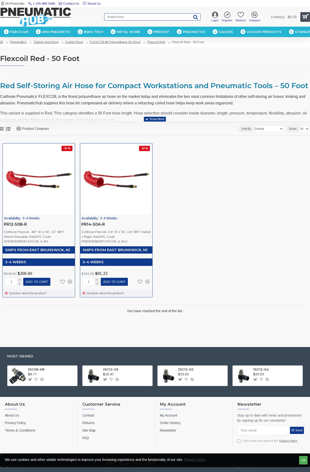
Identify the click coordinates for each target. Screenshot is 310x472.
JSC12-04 (261, 369)
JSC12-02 (186, 369)
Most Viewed (20, 356)
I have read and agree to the (269, 440)
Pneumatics (18, 42)
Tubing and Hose (45, 42)
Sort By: (246, 129)
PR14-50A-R (93, 224)
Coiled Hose (74, 42)
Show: (293, 129)
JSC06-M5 (36, 369)
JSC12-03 (110, 369)
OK (303, 460)
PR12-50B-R (15, 224)
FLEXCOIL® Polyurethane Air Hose (115, 42)
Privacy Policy (194, 460)
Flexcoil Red (156, 42)
